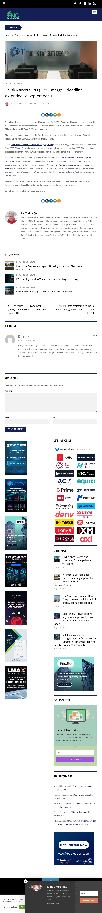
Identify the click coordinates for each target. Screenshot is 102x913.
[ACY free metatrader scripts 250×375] (16, 587)
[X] (47, 115)
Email (55, 417)
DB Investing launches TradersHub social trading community (47, 279)
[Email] (55, 115)
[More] (59, 115)
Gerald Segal (16, 103)
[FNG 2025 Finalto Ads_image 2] (74, 688)
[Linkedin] (51, 115)
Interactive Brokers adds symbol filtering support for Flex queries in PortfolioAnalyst (41, 35)
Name (7, 417)
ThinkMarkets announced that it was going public (32, 144)
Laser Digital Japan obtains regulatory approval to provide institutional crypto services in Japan (75, 619)
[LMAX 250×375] (16, 699)
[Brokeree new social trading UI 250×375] (16, 661)
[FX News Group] (12, 19)
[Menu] (4, 3)
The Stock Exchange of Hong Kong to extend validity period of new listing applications (79, 599)
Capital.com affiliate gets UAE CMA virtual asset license (44, 291)
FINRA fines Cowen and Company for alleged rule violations (76, 560)
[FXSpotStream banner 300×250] (74, 863)
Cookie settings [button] (10, 907)
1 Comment (31, 103)
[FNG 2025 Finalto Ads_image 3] (16, 549)
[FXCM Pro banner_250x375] (16, 474)
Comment (9, 391)
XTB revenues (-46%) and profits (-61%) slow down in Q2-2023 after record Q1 (25, 309)
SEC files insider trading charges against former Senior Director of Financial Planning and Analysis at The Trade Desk (75, 640)
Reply (95, 335)
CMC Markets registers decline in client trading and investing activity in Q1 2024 (76, 309)
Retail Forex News (14, 84)
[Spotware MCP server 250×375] (16, 624)
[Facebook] (43, 115)
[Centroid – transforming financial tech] (16, 512)
